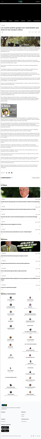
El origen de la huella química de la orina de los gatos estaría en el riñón (18, 209)
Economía (16, 20)
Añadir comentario (35, 177)
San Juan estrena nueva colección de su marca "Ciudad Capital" (16, 231)
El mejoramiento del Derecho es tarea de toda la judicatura (15, 263)
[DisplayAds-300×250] (20, 110)
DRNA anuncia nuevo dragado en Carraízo (11, 224)
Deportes (29, 20)
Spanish (22, 414)
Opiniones (23, 20)
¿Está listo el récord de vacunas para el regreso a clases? (14, 255)
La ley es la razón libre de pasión (8, 287)
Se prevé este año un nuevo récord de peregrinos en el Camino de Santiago (19, 216)
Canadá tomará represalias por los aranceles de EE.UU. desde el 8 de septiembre (20, 201)
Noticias (10, 20)
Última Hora (4, 20)
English (22, 416)
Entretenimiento (37, 20)
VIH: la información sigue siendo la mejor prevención (13, 270)
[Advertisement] (20, 11)
